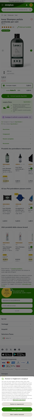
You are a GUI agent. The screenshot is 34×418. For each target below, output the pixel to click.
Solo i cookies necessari (17, 414)
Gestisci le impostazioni (17, 404)
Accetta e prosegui (17, 409)
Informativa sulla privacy (19, 400)
